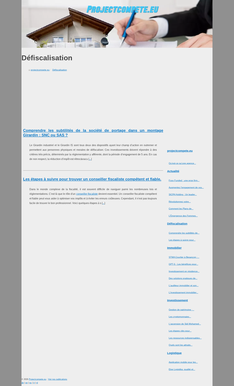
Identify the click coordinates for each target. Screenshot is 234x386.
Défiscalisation (59, 70)
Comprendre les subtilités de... (184, 233)
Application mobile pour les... (183, 362)
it (34, 383)
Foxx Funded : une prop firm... (184, 180)
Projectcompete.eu (37, 379)
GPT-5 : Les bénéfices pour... (183, 264)
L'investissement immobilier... (183, 292)
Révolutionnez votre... (180, 201)
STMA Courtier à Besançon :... (184, 257)
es (30, 383)
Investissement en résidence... (184, 271)
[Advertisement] (93, 96)
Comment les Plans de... (181, 208)
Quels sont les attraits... (180, 345)
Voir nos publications (57, 379)
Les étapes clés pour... (180, 331)
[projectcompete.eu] (117, 24)
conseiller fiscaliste (87, 194)
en (26, 383)
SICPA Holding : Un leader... (183, 194)
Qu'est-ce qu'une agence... (182, 163)
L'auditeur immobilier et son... (184, 285)
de (22, 383)
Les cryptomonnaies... (180, 316)
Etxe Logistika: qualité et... (182, 369)
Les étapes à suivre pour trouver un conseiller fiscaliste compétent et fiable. (92, 179)
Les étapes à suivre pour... (182, 240)
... (90, 159)
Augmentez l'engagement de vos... (186, 187)
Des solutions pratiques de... (183, 278)
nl (37, 383)
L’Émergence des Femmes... (183, 215)
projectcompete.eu (40, 70)
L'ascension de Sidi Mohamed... (185, 324)
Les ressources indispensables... (185, 338)
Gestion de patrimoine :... (181, 309)
